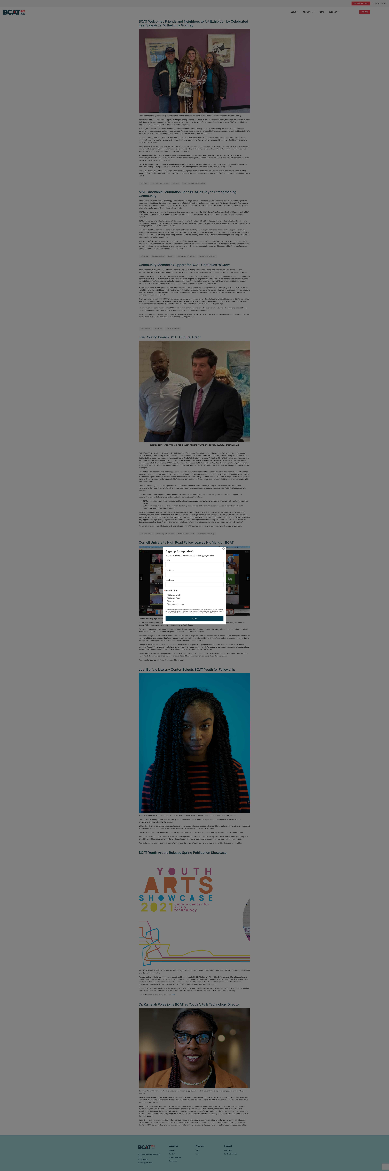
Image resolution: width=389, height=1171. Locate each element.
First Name (170, 570)
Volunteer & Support (176, 604)
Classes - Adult (174, 595)
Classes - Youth (175, 598)
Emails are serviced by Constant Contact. (205, 613)
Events (171, 601)
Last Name (170, 580)
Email (168, 560)
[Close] (224, 548)
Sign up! (195, 618)
